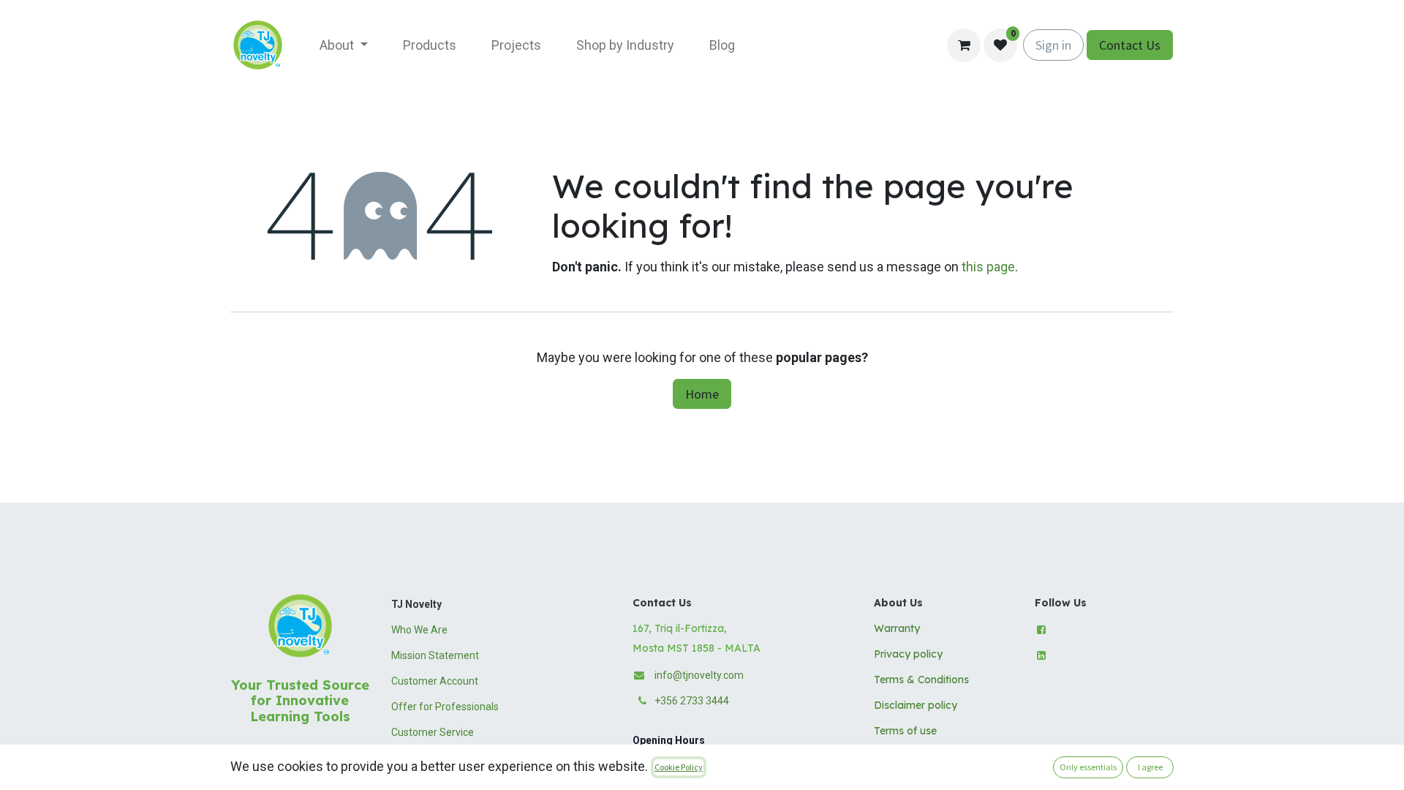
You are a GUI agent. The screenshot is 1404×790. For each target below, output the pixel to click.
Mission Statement (435, 655)
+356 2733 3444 (691, 701)
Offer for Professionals (445, 706)
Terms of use (905, 730)
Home (702, 393)
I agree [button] (1150, 766)
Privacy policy (908, 654)
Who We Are (419, 630)
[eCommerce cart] (964, 45)
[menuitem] (343, 45)
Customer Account (434, 681)
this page (988, 266)
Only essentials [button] (1088, 766)
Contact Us (1129, 45)
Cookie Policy (678, 766)
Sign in (1053, 45)
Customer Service (432, 732)
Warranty (897, 628)
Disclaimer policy (915, 705)
